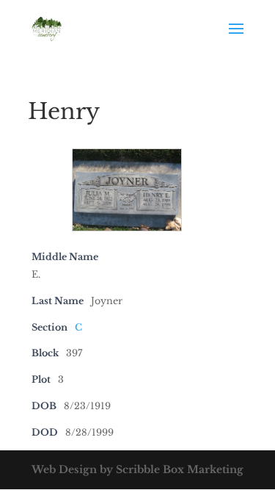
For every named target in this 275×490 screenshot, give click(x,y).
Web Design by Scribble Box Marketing (137, 469)
